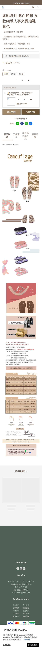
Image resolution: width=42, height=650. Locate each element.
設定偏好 (7, 645)
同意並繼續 (32, 645)
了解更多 (27, 639)
